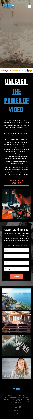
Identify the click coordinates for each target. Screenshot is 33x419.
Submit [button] (16, 276)
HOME (16, 411)
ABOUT (16, 413)
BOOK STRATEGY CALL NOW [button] (16, 181)
